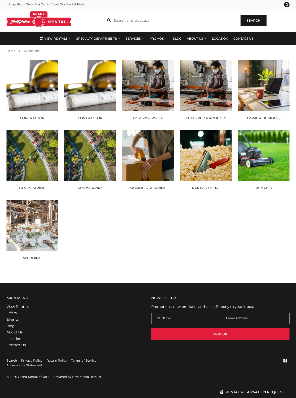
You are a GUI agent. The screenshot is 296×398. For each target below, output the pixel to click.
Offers (12, 313)
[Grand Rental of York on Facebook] (285, 361)
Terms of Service (83, 360)
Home (11, 50)
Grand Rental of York (33, 377)
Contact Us (243, 38)
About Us (195, 38)
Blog (177, 38)
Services (134, 38)
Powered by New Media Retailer (77, 377)
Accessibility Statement (24, 365)
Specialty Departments (97, 38)
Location (220, 38)
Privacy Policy (31, 360)
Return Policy (57, 360)
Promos (157, 38)
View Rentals (55, 38)
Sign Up (220, 334)
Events (13, 319)
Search (257, 20)
